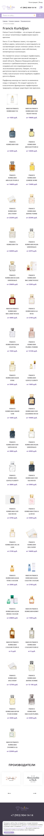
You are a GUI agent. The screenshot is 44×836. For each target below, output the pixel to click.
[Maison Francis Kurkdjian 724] (12, 100)
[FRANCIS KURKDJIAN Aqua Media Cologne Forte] (12, 600)
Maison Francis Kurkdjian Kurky (31, 610)
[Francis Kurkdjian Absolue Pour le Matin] (32, 133)
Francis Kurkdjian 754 (12, 243)
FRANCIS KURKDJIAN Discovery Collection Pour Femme (31, 544)
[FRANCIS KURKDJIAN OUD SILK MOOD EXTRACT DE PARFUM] (12, 500)
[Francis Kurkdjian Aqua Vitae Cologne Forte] (12, 567)
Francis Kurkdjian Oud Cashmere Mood (31, 411)
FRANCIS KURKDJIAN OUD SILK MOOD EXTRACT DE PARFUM (12, 511)
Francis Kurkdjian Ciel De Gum (12, 544)
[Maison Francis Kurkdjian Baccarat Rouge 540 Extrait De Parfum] (12, 300)
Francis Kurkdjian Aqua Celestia (12, 344)
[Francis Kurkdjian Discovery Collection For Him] (12, 667)
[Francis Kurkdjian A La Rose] (32, 300)
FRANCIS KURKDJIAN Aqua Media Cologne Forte (12, 611)
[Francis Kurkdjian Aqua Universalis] (32, 233)
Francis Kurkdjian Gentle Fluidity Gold (32, 377)
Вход (40, 2)
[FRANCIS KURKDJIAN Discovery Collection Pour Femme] (32, 533)
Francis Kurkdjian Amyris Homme (31, 678)
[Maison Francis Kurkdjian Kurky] (32, 600)
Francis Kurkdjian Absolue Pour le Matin (31, 144)
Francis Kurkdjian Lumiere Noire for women (31, 177)
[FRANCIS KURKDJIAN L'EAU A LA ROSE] (32, 500)
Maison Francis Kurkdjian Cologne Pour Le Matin (31, 644)
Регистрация (33, 2)
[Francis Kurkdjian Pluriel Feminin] (32, 333)
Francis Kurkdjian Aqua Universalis (31, 244)
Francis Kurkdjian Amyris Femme (31, 211)
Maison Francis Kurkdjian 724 (12, 110)
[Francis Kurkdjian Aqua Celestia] (12, 333)
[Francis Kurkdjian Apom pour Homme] (12, 700)
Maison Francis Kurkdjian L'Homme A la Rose (12, 744)
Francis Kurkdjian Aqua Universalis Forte (31, 444)
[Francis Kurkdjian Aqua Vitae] (12, 366)
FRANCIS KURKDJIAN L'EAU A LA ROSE (32, 511)
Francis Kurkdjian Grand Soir (12, 411)
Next (34, 793)
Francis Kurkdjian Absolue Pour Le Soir (12, 177)
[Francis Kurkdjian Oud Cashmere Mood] (32, 400)
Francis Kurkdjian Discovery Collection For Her (12, 211)
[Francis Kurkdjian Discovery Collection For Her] (12, 200)
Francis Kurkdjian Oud (12, 143)
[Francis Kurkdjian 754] (12, 233)
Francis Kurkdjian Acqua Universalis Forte (12, 277)
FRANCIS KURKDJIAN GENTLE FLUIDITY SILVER (12, 478)
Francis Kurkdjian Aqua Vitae (12, 377)
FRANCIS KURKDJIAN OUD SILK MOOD (32, 478)
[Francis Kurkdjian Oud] (12, 133)
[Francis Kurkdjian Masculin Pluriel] (32, 700)
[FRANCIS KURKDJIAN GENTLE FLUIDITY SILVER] (12, 467)
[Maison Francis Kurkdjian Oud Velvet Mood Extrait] (32, 100)
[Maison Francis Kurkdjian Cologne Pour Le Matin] (32, 633)
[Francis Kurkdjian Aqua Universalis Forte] (32, 433)
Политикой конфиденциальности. (15, 828)
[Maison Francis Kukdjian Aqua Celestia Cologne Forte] (32, 567)
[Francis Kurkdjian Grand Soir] (12, 400)
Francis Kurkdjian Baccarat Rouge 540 (31, 277)
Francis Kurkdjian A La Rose (32, 311)
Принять (8, 832)
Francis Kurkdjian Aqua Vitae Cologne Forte (12, 578)
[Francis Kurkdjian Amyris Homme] (32, 667)
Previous (9, 793)
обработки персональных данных (32, 826)
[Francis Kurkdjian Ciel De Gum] (12, 533)
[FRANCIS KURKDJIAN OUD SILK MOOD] (32, 467)
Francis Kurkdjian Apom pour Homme (12, 711)
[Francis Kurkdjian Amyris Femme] (32, 200)
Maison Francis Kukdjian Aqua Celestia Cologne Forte (32, 578)
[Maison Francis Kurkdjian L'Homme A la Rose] (12, 733)
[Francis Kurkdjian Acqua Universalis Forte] (12, 266)
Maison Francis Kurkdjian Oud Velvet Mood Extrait (32, 111)
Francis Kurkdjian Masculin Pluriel (31, 711)
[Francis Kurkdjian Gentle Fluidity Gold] (32, 366)
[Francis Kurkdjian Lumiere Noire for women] (32, 166)
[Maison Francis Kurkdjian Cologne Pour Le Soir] (12, 633)
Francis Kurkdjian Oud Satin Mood (12, 444)
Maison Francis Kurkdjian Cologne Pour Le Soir (12, 644)
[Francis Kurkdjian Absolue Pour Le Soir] (12, 166)
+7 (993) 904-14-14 (28, 7)
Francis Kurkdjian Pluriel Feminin (32, 344)
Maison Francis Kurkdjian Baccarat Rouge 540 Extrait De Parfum (12, 311)
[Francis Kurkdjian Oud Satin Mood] (12, 433)
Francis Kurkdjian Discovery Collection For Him (12, 678)
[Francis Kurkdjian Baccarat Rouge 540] (32, 266)
